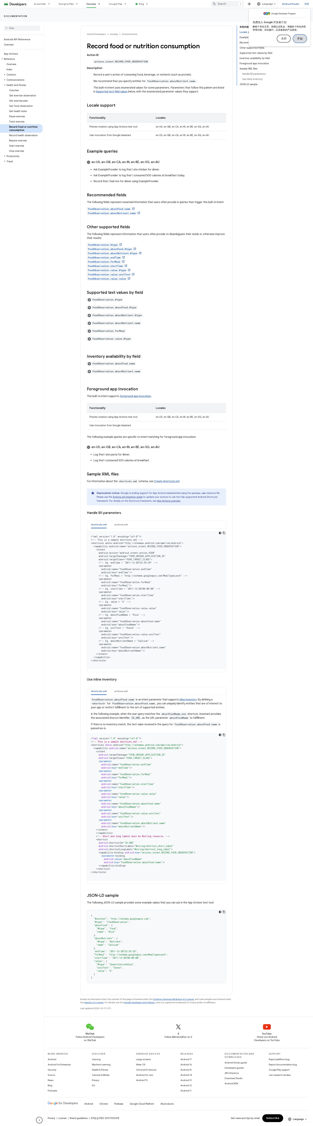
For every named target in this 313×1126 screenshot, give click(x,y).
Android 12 (186, 1085)
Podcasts (52, 1090)
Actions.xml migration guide (127, 496)
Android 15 (186, 1069)
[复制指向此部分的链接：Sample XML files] (122, 474)
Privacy (95, 1080)
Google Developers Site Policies (139, 1002)
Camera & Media (100, 1074)
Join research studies (280, 1074)
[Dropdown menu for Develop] (100, 4)
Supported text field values (111, 91)
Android (52, 1059)
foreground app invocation (135, 396)
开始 (300, 38)
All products (167, 1103)
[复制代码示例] (224, 533)
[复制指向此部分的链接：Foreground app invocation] (141, 389)
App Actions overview (168, 500)
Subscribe (272, 1118)
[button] (21, 59)
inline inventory (187, 699)
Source (51, 1074)
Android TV (142, 1080)
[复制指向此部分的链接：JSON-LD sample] (122, 896)
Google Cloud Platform (142, 1103)
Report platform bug (279, 1059)
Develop (91, 3)
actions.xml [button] (120, 524)
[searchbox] (22, 28)
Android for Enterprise (59, 1064)
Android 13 (186, 1080)
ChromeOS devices (146, 1069)
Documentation (15, 16)
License (63, 1118)
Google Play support (279, 1069)
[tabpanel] (156, 600)
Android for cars (144, 1074)
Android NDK (231, 1083)
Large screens (143, 1059)
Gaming (96, 1059)
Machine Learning (101, 1064)
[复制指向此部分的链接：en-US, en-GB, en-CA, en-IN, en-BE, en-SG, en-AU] (162, 162)
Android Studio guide (236, 1062)
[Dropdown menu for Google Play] (126, 4)
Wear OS (140, 1064)
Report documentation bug (283, 1064)
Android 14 (186, 1074)
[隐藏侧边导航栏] (39, 1120)
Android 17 (186, 1059)
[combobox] (227, 4)
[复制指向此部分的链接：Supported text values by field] (146, 293)
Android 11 (185, 1090)
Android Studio (290, 3)
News (50, 1080)
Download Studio (233, 1078)
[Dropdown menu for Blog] (148, 4)
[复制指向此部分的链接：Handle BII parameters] (124, 513)
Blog (141, 3)
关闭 (283, 38)
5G (93, 1085)
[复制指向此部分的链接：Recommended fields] (129, 195)
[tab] (99, 524)
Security (52, 1069)
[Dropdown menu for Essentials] (50, 4)
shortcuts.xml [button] (99, 524)
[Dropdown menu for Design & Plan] (78, 4)
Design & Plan (66, 3)
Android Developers (96, 34)
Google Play (116, 3)
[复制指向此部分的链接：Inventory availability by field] (143, 357)
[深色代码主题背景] (220, 533)
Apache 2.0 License (94, 1002)
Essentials (40, 3)
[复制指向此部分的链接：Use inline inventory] (120, 680)
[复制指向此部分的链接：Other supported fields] (133, 227)
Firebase (118, 1103)
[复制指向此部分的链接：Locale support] (118, 106)
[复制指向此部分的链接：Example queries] (121, 152)
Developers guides (234, 1067)
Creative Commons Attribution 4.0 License (173, 999)
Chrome (103, 1103)
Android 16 (186, 1064)
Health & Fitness (100, 1069)
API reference (232, 1073)
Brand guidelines (79, 1118)
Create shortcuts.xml (166, 481)
